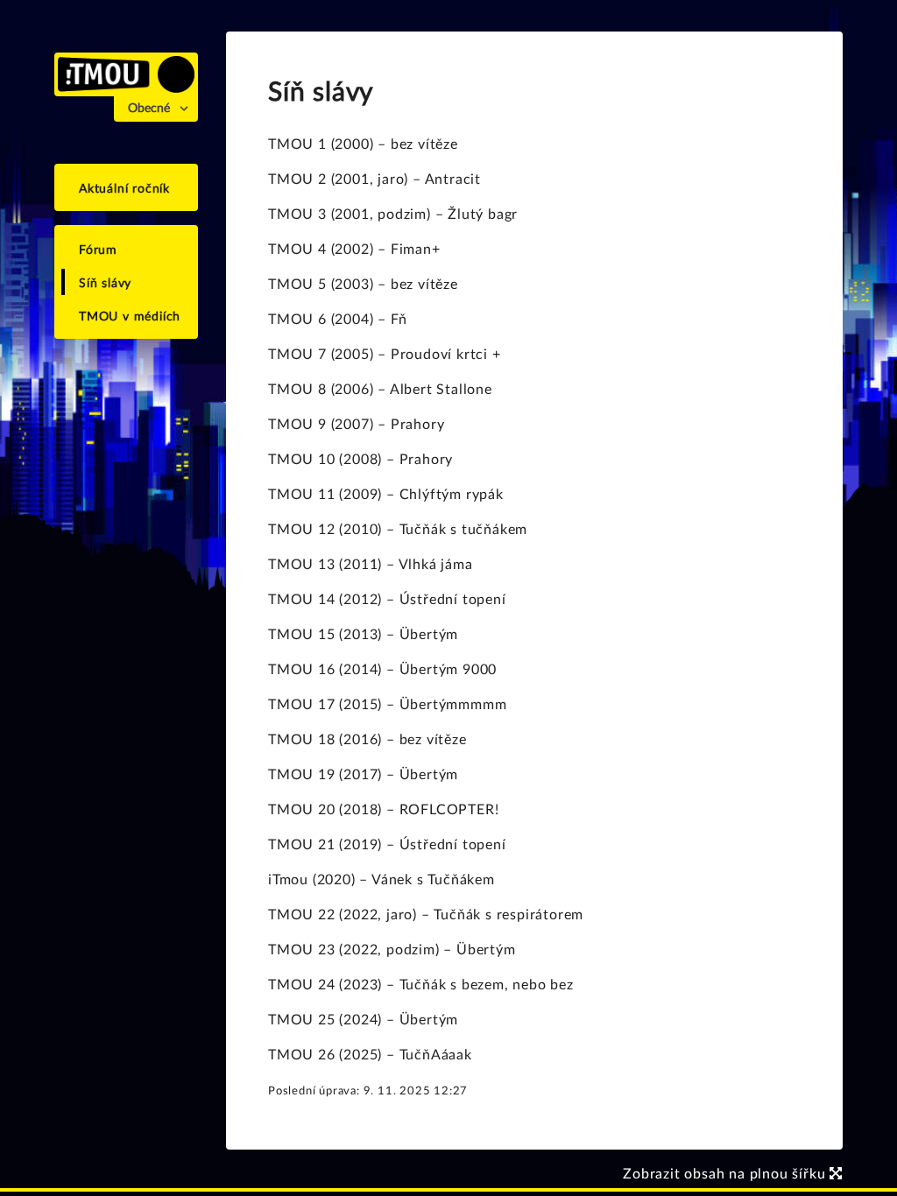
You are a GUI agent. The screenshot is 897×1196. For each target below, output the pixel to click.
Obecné (149, 108)
